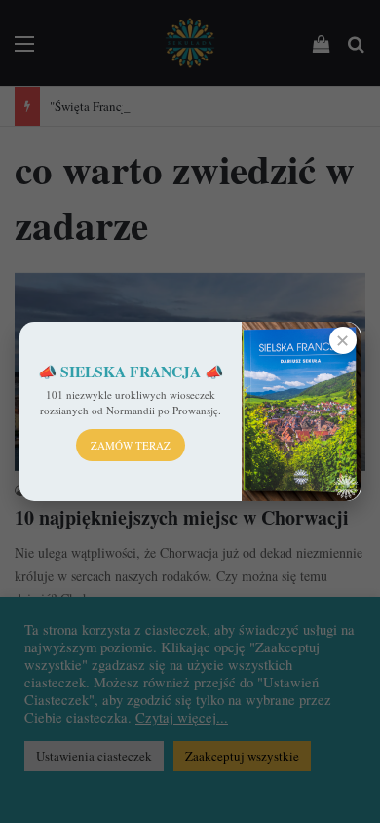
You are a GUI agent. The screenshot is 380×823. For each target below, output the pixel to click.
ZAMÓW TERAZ (131, 445)
